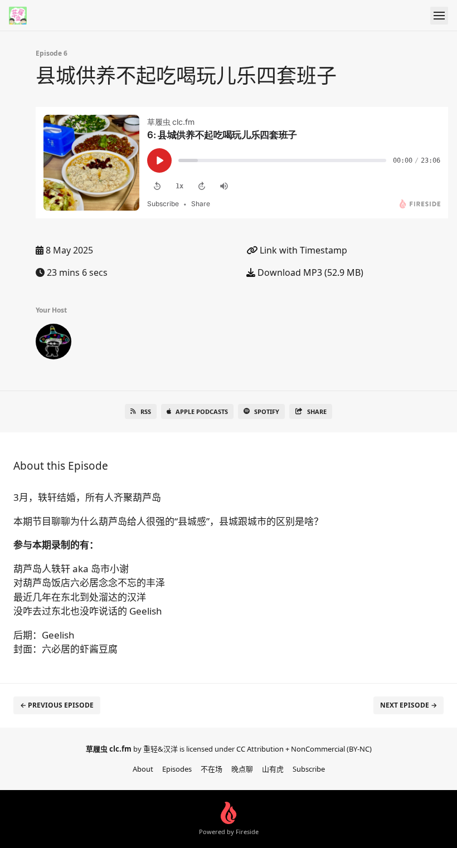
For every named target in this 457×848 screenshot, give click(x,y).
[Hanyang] (53, 344)
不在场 (211, 769)
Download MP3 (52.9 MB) (309, 272)
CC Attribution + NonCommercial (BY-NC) (304, 749)
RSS (145, 411)
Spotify (266, 411)
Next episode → (408, 705)
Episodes (177, 769)
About (143, 769)
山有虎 (273, 769)
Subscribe (309, 769)
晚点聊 (242, 769)
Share (317, 411)
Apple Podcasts (202, 411)
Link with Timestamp (302, 250)
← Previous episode (57, 705)
